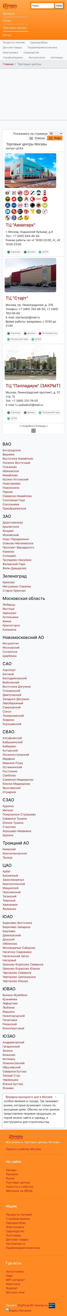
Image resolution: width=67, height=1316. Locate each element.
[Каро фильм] (32, 199)
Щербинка (9, 656)
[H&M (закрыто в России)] (20, 205)
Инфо (57, 138)
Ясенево (8, 1088)
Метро (7, 35)
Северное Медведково (18, 779)
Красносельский (14, 884)
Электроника (10, 52)
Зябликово (10, 943)
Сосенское (10, 651)
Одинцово (9, 613)
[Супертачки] (20, 217)
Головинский (11, 690)
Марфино (9, 758)
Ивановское (11, 471)
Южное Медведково (16, 783)
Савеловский (12, 707)
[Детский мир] (13, 205)
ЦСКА (45, 251)
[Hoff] (44, 199)
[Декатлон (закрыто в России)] (7, 211)
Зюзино (8, 1050)
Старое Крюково (14, 590)
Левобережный (13, 703)
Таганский (9, 896)
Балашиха (9, 629)
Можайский (11, 535)
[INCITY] (32, 205)
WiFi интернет (15, 1280)
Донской (8, 939)
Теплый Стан (11, 1075)
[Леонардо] (26, 211)
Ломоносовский (14, 1063)
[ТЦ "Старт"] (30, 274)
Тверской (9, 900)
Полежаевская (49, 333)
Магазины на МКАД (19, 1190)
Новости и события (19, 1186)
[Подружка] (44, 211)
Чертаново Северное (17, 972)
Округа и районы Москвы (23, 1149)
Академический (13, 1042)
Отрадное (9, 792)
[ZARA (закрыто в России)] (32, 192)
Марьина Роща (13, 763)
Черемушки (10, 1079)
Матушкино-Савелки (17, 586)
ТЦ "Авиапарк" (20, 224)
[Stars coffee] (38, 211)
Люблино (9, 1007)
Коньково (9, 1055)
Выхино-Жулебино (15, 995)
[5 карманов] (20, 211)
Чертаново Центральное (19, 977)
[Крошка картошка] (7, 199)
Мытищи (8, 608)
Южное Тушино (13, 822)
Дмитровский (12, 695)
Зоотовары (56, 57)
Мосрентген (11, 643)
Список (40, 138)
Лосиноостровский (16, 754)
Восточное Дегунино (17, 686)
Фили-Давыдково (14, 568)
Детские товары (12, 47)
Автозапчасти (37, 57)
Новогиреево (12, 483)
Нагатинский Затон (16, 956)
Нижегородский (14, 1016)
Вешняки (8, 454)
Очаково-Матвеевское (18, 543)
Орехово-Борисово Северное (23, 964)
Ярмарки (9, 13)
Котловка (9, 1059)
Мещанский (11, 888)
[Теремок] (44, 192)
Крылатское (11, 526)
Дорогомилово (13, 522)
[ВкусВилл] (44, 205)
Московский (11, 647)
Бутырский (10, 750)
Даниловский (12, 935)
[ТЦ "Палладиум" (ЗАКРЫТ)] (30, 362)
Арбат (7, 871)
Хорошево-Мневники (17, 831)
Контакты (41, 1305)
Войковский (11, 682)
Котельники (10, 617)
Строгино (9, 827)
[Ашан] (26, 199)
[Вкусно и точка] (20, 199)
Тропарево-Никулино (17, 560)
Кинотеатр (13, 1284)
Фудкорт (12, 1288)
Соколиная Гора (14, 500)
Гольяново (10, 467)
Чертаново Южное (15, 981)
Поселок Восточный (16, 462)
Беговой (8, 674)
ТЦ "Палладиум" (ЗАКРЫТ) (33, 385)
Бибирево (9, 746)
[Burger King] (20, 192)
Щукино (8, 835)
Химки (7, 621)
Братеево (9, 931)
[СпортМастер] (7, 205)
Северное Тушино (15, 818)
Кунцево (8, 530)
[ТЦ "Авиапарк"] (30, 170)
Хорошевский (12, 724)
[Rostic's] (13, 192)
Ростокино (10, 771)
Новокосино (11, 487)
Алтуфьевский (12, 738)
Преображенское (14, 508)
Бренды (11, 1170)
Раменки (8, 551)
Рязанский (10, 1024)
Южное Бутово (13, 1084)
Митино (8, 810)
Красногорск (11, 625)
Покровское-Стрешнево (19, 814)
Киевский (9, 849)
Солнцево (9, 555)
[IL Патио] (13, 211)
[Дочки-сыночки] (26, 217)
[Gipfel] (13, 217)
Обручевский (12, 1067)
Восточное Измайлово (18, 458)
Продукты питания (14, 42)
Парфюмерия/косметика (42, 47)
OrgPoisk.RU (26, 1305)
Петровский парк (19, 339)
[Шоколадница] (38, 205)
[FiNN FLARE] (7, 217)
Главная (8, 64)
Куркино (8, 806)
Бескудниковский (15, 678)
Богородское (12, 450)
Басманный (10, 875)
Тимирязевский (13, 715)
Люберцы (9, 604)
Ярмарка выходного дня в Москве (28, 1097)
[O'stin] (7, 192)
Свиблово (9, 775)
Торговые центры (15, 27)
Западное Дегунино (16, 699)
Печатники (10, 1020)
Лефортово (10, 1003)
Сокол (7, 711)
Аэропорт (15, 251)
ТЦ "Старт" (17, 298)
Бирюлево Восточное (17, 923)
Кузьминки (10, 999)
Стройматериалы (13, 57)
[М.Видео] (13, 199)
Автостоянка (15, 1271)
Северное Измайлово (17, 496)
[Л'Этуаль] (38, 192)
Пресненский (12, 892)
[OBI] (38, 199)
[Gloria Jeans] (26, 192)
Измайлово (10, 475)
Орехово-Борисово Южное (21, 968)
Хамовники (10, 904)
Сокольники (11, 504)
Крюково (9, 582)
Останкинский (12, 767)
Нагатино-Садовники (17, 952)
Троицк (8, 857)
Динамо (31, 251)
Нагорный (9, 960)
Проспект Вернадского (18, 547)
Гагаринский (11, 1046)
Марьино (9, 1011)
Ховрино (8, 719)
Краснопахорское (15, 853)
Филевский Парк (14, 564)
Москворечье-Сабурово (19, 947)
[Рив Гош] (26, 205)
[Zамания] (32, 211)
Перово (8, 492)
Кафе (9, 1275)
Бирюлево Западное (16, 927)
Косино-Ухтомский (16, 479)
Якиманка (9, 908)
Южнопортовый (13, 1028)
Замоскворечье (13, 879)
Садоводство (31, 52)
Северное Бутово (15, 1071)
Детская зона (15, 1292)
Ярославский (12, 788)
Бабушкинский (13, 742)
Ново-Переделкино (16, 539)
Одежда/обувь (39, 42)
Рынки (7, 20)
